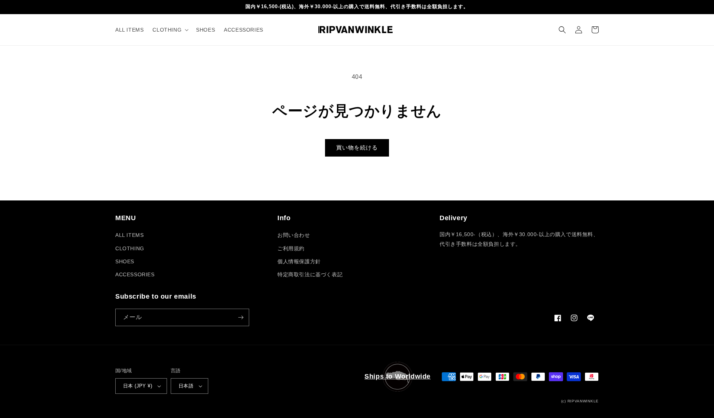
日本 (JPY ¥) (137, 386)
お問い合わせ (293, 235)
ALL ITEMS (129, 235)
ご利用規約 (291, 248)
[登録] (240, 317)
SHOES (124, 261)
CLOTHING (129, 248)
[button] (170, 30)
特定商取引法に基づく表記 (309, 274)
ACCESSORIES (135, 274)
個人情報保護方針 (299, 261)
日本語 (185, 386)
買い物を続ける (357, 147)
